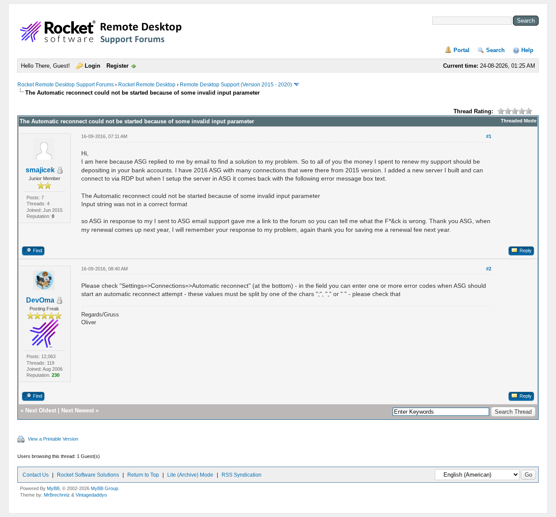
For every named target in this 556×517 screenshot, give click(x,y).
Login (92, 66)
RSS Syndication (241, 475)
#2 (488, 268)
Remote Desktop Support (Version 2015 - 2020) (236, 85)
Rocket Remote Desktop (146, 85)
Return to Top (143, 475)
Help (527, 50)
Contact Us (36, 475)
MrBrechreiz (57, 494)
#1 (488, 136)
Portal (461, 50)
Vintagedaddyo (91, 494)
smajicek (40, 170)
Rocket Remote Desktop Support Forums (65, 85)
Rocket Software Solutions (88, 475)
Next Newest (77, 410)
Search (495, 50)
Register (117, 66)
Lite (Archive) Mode (190, 475)
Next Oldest (40, 410)
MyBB (53, 488)
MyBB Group (104, 488)
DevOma (40, 300)
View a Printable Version (53, 438)
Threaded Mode (518, 120)
